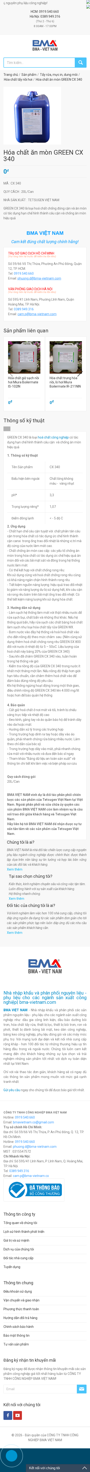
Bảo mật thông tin (16, 1335)
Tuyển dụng (11, 1267)
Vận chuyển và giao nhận (21, 1300)
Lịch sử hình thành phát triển (23, 1232)
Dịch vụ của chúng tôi (18, 1249)
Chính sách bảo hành (18, 1327)
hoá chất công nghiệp (53, 437)
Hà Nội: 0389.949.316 (45, 16)
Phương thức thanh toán (21, 1309)
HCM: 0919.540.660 (45, 11)
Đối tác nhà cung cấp (18, 1258)
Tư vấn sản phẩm (16, 1344)
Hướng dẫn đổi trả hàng (20, 1318)
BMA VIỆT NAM (15, 1010)
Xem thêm (14, 869)
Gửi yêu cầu (11, 1090)
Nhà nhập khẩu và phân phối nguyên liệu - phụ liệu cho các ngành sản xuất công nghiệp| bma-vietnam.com (45, 997)
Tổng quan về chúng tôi (20, 1223)
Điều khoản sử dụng (17, 1291)
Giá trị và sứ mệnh (16, 1240)
